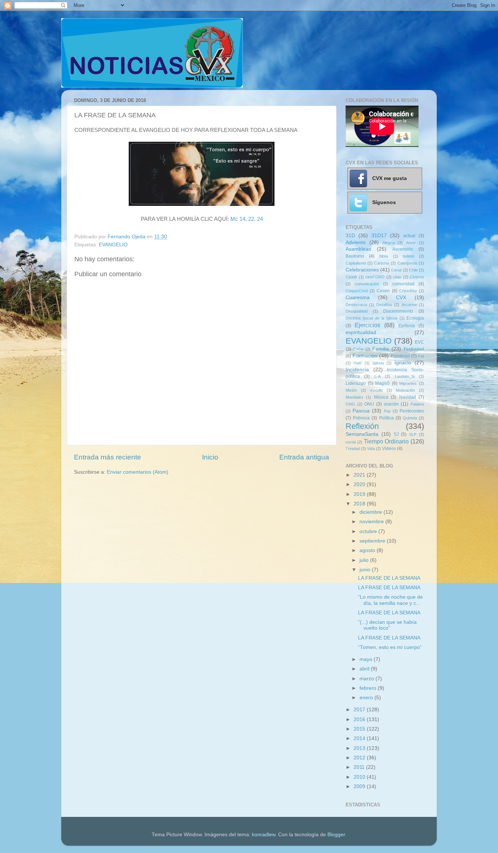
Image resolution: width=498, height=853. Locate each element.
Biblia (383, 256)
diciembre (371, 512)
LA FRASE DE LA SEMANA (389, 578)
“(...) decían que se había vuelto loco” (387, 625)
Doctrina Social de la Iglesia (371, 318)
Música (381, 397)
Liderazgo (356, 383)
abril (365, 669)
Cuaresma (358, 297)
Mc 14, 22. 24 (246, 219)
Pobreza (361, 417)
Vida (371, 448)
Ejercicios (367, 325)
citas (397, 277)
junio (365, 569)
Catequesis (407, 263)
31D (350, 235)
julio (364, 560)
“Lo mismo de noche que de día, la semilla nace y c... (390, 600)
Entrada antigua (304, 457)
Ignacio (402, 362)
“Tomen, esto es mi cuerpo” (390, 647)
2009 (360, 786)
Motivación (405, 390)
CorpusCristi (357, 291)
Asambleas (358, 249)
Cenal (396, 270)
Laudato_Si (405, 376)
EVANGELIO (113, 244)
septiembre (373, 541)
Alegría (388, 242)
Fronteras (400, 356)
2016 (360, 719)
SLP (412, 434)
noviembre (372, 521)
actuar (409, 235)
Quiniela (410, 418)
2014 (360, 738)
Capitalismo (356, 263)
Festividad (414, 349)
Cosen (383, 290)
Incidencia (357, 369)
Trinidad (353, 448)
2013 (360, 748)
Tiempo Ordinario (386, 441)
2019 (360, 494)
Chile (413, 270)
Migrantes (408, 383)
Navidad (407, 397)
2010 (360, 777)
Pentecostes (412, 411)
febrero (368, 688)
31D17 (379, 235)
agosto (368, 550)
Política (386, 417)
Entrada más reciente (107, 457)
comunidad (403, 283)
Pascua (361, 411)
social (351, 442)
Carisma (381, 263)
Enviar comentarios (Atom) (137, 472)
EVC (419, 342)
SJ (396, 434)
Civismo (417, 277)
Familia (380, 349)
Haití (358, 363)
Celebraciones (362, 270)
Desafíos (384, 304)
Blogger (336, 834)
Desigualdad (356, 311)
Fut (421, 356)
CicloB (351, 277)
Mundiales (354, 397)
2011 (360, 767)
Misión (351, 390)
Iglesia (378, 363)
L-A (377, 376)
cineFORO (375, 277)
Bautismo (355, 256)
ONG (350, 404)
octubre (368, 531)
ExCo (358, 349)
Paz (387, 411)
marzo (367, 678)
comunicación (367, 284)
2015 (360, 729)
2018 (360, 503)
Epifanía (406, 325)
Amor (411, 242)
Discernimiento (398, 311)
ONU (369, 404)
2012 (360, 757)
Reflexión (362, 426)
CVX (401, 297)
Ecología (415, 318)
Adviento (356, 242)
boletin (408, 256)
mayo (366, 659)
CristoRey (408, 291)
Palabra (417, 404)
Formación (365, 356)
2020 (360, 484)
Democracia (356, 304)
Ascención (402, 249)
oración (391, 404)
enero (366, 697)
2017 (360, 709)
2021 (360, 475)
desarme (409, 304)
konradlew (263, 834)
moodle (376, 390)
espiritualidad (361, 332)
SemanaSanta (362, 434)
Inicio (210, 457)
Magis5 (382, 383)
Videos (389, 448)
